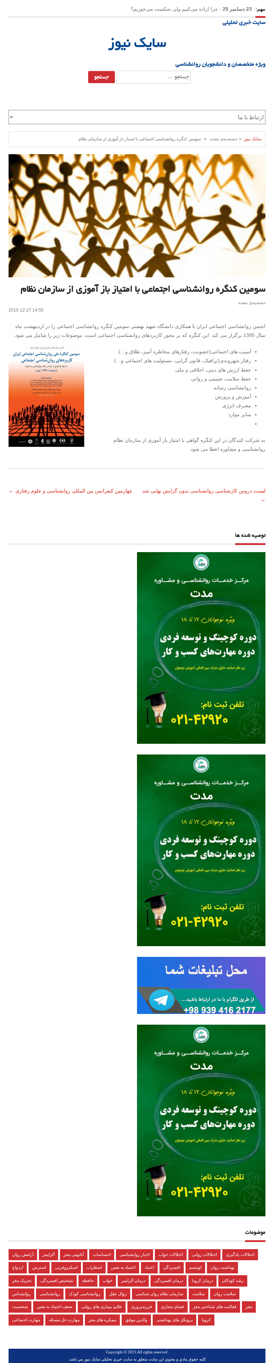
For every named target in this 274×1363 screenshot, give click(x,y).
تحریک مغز (21, 1280)
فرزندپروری (141, 1306)
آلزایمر (48, 1254)
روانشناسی (50, 1293)
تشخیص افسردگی (56, 1280)
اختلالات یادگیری (240, 1254)
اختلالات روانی (204, 1254)
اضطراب (94, 1267)
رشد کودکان (233, 1280)
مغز (248, 1306)
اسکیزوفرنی (66, 1267)
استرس (39, 1267)
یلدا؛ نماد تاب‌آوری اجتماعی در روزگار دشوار (172, 9)
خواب (107, 1280)
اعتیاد (149, 1267)
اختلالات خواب (170, 1254)
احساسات (102, 1254)
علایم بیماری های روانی (101, 1306)
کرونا (206, 1319)
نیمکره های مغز (102, 1319)
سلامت (198, 1293)
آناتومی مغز (74, 1254)
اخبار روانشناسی (134, 1254)
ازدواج (17, 1267)
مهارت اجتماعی (26, 1319)
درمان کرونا (202, 1280)
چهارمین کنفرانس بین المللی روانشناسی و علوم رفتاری (74, 491)
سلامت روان (225, 1293)
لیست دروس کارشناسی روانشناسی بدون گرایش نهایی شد (203, 491)
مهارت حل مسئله (64, 1319)
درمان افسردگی (168, 1280)
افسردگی (171, 1267)
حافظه (88, 1280)
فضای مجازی (172, 1306)
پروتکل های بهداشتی (174, 1319)
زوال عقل (118, 1293)
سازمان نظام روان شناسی (159, 1293)
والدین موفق (136, 1319)
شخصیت (20, 1306)
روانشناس (21, 1293)
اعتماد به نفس (123, 1267)
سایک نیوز (137, 44)
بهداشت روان (222, 1267)
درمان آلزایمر (133, 1280)
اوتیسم (195, 1267)
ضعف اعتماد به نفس (54, 1306)
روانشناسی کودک (84, 1293)
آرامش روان (23, 1254)
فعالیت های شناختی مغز (215, 1306)
